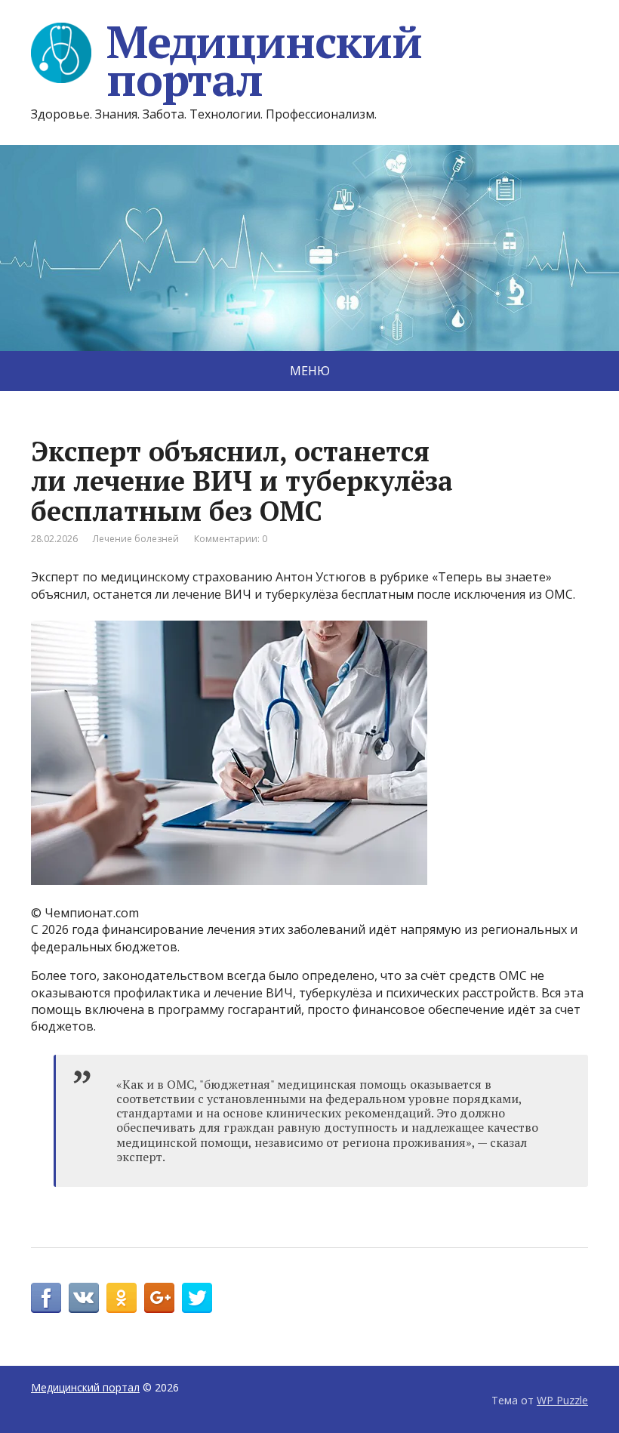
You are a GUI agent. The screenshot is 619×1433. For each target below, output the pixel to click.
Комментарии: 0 (230, 538)
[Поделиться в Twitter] (197, 1298)
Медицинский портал (264, 60)
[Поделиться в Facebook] (46, 1298)
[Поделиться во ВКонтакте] (84, 1298)
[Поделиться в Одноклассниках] (121, 1298)
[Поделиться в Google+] (159, 1298)
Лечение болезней (136, 538)
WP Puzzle (562, 1400)
